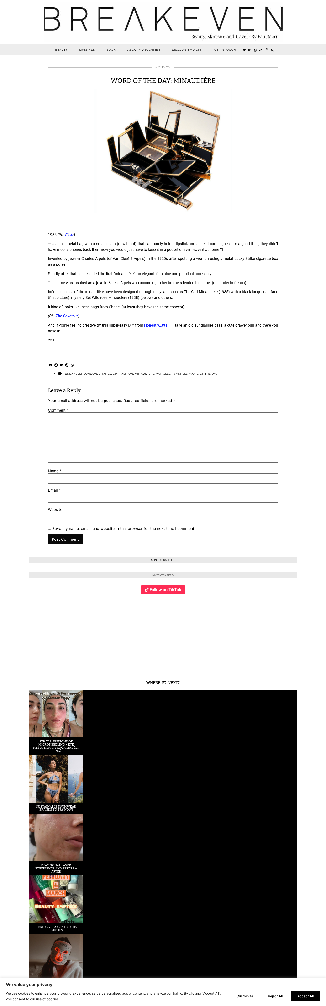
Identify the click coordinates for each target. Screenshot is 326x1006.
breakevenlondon (81, 373)
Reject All (275, 996)
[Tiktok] (260, 50)
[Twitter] (244, 50)
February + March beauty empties (56, 928)
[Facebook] (255, 50)
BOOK (111, 49)
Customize (245, 996)
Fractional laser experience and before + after (56, 868)
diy (115, 373)
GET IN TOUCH (225, 49)
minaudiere (144, 373)
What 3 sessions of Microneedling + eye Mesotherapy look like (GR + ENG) (56, 746)
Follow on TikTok (165, 589)
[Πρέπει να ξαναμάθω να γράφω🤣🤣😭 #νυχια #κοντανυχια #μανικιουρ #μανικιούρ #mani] (274, 634)
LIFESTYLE (87, 49)
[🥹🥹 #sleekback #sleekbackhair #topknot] (229, 634)
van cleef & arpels (172, 373)
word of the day (203, 373)
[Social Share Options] (34, 667)
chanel (105, 373)
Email (54, 490)
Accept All (305, 996)
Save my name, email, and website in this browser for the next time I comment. (123, 528)
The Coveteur (67, 316)
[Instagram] (249, 50)
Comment (58, 410)
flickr (69, 234)
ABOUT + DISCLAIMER (143, 49)
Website (55, 509)
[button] (272, 50)
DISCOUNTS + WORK (187, 49)
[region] (163, 992)
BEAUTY (61, 49)
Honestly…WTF (157, 325)
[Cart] (266, 49)
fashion (126, 373)
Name (55, 471)
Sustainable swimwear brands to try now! (56, 808)
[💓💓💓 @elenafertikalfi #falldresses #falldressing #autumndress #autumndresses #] (140, 634)
